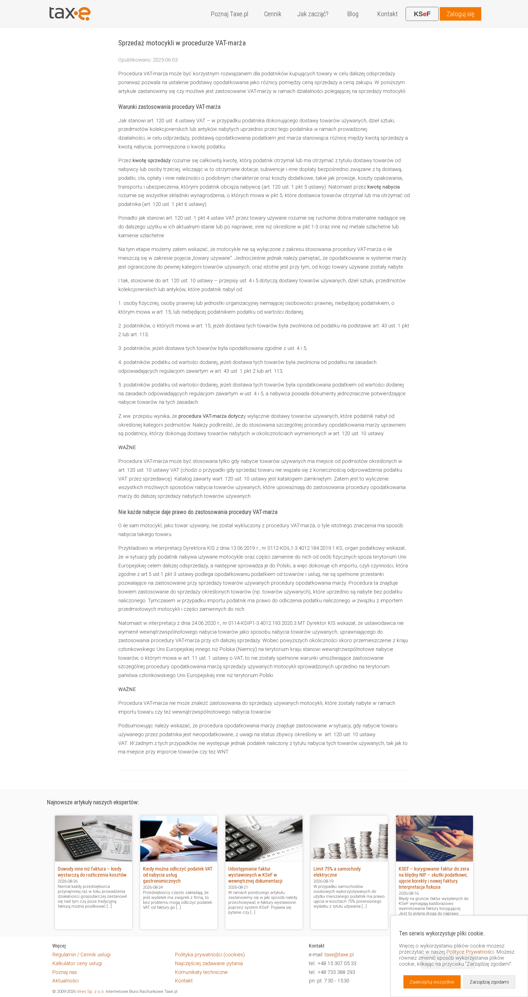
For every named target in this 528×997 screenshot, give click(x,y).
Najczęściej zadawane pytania (209, 963)
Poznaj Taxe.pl (229, 14)
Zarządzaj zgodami (489, 982)
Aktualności (65, 981)
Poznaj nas (64, 972)
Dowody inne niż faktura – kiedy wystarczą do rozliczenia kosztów (92, 872)
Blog (353, 14)
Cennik (273, 14)
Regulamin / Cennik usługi (81, 955)
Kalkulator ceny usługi (77, 963)
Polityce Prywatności (470, 952)
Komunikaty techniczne (201, 972)
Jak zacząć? (312, 14)
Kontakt (387, 14)
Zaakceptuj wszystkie (431, 982)
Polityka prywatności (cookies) (210, 955)
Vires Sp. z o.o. (91, 991)
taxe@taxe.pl (339, 955)
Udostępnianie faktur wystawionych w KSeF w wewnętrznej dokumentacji (255, 875)
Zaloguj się (460, 14)
